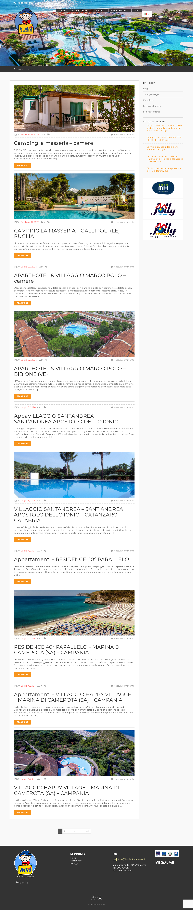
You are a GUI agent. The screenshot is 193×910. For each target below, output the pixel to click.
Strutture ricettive (79, 10)
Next (86, 831)
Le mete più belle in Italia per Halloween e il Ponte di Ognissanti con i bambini (165, 159)
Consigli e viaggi (151, 94)
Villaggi (74, 863)
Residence (76, 860)
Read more (22, 165)
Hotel (73, 858)
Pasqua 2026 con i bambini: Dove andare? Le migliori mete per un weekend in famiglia (164, 128)
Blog (137, 10)
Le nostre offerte (151, 112)
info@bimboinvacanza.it (131, 859)
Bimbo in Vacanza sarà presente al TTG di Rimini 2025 (164, 169)
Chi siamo (100, 10)
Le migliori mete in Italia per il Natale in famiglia (162, 148)
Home (62, 10)
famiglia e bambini (152, 106)
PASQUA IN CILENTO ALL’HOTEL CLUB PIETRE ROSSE (164, 138)
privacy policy (21, 882)
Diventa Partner (118, 10)
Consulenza (149, 100)
